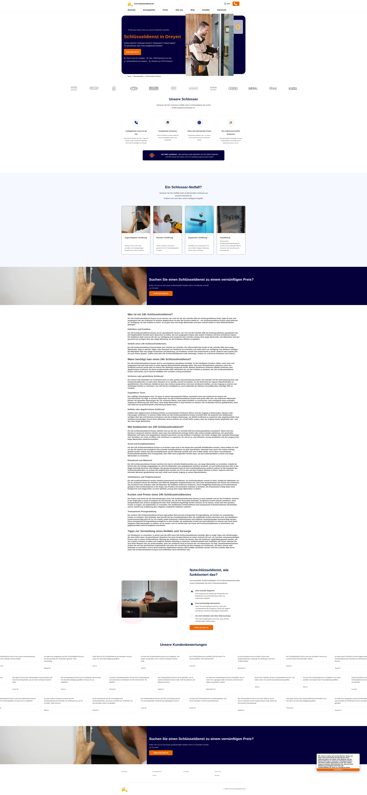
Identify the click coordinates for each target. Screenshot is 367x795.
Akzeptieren (338, 770)
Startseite (131, 10)
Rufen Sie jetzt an (132, 52)
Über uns (179, 10)
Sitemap (216, 775)
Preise (165, 10)
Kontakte (205, 10)
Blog (192, 10)
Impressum (221, 10)
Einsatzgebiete (149, 10)
